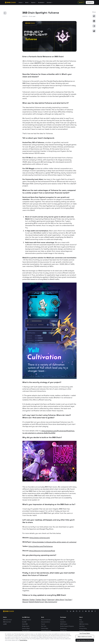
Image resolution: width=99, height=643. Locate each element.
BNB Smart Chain (7, 619)
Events (62, 619)
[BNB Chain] (10, 2)
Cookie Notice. (23, 640)
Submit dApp (44, 628)
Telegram (50, 600)
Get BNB (24, 621)
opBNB (5, 624)
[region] (49, 637)
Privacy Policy (83, 628)
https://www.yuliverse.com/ (39, 538)
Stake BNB (25, 624)
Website (25, 600)
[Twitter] (94, 16)
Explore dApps (26, 628)
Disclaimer (82, 630)
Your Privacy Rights (85, 633)
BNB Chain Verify (83, 624)
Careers (81, 621)
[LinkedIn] (94, 21)
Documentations (45, 621)
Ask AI (80, 2)
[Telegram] (94, 26)
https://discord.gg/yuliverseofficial (42, 551)
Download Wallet (26, 619)
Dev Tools (43, 626)
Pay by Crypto (26, 630)
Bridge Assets (25, 626)
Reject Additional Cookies (85, 636)
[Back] (5, 13)
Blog (80, 619)
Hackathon (63, 621)
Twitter (32, 600)
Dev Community (51, 602)
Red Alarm (82, 626)
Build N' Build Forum (36, 602)
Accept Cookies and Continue (85, 640)
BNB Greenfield (7, 621)
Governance (63, 628)
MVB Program (63, 624)
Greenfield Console (46, 630)
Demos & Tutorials (46, 619)
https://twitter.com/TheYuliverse (41, 546)
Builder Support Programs (67, 626)
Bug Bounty (63, 630)
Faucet (43, 624)
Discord (25, 602)
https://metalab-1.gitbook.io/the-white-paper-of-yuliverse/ (54, 542)
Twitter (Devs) (41, 600)
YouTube (68, 600)
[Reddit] (94, 31)
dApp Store (59, 600)
